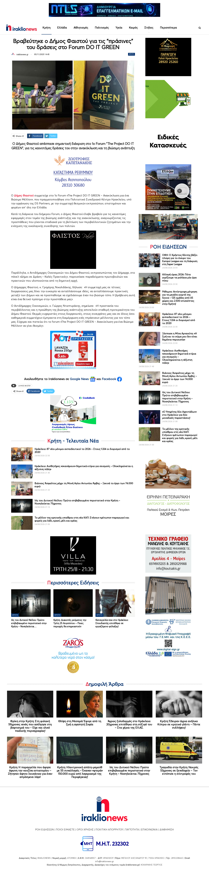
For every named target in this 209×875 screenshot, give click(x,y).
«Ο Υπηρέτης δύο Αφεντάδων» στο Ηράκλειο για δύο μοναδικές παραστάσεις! (179, 414)
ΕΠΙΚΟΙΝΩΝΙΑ (149, 829)
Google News (80, 379)
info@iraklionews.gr (104, 861)
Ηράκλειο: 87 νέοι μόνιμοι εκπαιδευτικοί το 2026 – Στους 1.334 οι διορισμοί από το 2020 (178, 318)
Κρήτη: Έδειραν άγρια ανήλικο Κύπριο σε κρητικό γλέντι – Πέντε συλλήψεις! (178, 724)
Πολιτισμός (102, 27)
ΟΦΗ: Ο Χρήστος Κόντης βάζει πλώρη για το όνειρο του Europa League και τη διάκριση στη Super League (179, 259)
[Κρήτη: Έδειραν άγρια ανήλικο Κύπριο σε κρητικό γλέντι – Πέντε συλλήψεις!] (179, 704)
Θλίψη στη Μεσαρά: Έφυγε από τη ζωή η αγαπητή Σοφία (79, 722)
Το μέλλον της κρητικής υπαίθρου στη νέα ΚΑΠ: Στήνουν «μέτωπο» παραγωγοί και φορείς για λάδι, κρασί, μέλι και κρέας (180, 435)
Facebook (109, 379)
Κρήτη (46, 27)
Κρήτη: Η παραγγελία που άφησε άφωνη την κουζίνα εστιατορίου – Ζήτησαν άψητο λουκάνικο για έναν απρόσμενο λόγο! (30, 772)
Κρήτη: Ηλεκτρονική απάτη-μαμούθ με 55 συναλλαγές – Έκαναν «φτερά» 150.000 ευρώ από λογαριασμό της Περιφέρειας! (80, 772)
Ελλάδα (62, 27)
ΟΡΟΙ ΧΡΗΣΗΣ (85, 829)
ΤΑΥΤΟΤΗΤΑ (132, 829)
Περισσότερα (168, 27)
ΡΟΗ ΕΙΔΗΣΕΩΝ (44, 829)
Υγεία (119, 27)
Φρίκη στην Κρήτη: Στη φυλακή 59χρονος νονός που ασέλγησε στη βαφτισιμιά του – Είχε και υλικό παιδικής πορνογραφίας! (30, 725)
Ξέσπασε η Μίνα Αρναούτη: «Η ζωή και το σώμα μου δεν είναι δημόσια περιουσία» (179, 336)
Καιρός (133, 27)
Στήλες (148, 27)
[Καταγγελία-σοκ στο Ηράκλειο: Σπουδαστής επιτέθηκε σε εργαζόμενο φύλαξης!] (115, 603)
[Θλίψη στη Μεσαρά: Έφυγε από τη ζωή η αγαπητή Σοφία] (79, 704)
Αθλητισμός (81, 27)
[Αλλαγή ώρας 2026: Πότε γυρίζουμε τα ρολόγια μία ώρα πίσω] (149, 280)
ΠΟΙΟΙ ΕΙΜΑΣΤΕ (65, 829)
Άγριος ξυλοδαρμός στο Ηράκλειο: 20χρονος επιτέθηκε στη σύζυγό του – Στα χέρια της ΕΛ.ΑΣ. (129, 724)
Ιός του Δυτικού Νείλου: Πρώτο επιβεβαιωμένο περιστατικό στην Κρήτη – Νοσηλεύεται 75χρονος (177, 397)
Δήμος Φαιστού (24, 386)
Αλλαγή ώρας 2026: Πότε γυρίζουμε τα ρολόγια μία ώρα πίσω (179, 277)
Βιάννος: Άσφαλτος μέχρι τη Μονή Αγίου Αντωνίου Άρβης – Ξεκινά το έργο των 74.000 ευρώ (179, 377)
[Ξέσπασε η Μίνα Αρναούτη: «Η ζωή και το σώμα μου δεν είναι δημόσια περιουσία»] (149, 339)
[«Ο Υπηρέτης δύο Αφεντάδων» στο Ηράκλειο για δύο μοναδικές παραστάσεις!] (149, 417)
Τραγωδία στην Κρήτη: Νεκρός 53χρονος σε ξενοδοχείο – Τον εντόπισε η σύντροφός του (179, 770)
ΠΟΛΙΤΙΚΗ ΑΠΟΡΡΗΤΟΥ (109, 829)
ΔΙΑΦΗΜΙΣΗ (167, 829)
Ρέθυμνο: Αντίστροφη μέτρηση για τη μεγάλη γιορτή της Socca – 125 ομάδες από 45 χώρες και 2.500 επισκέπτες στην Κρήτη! (179, 297)
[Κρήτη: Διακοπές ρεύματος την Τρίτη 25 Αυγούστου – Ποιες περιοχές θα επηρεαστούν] (73, 603)
